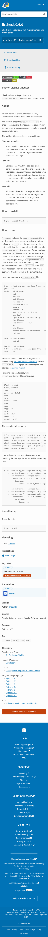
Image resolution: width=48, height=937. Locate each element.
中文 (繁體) (19, 914)
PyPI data (7, 567)
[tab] (24, 52)
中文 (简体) (9, 914)
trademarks (20, 876)
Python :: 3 (10, 684)
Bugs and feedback (24, 802)
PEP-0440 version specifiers (25, 361)
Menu (39, 4)
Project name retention (23, 754)
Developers (10, 662)
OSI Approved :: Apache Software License (23, 670)
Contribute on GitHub (23, 805)
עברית (35, 914)
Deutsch (42, 912)
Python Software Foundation (26, 883)
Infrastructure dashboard (23, 776)
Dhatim (12, 606)
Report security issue (24, 834)
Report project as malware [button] (24, 711)
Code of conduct (23, 837)
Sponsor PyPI (24, 812)
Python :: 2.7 (11, 681)
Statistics (24, 780)
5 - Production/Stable (15, 654)
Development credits (23, 815)
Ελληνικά (34, 912)
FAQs (24, 758)
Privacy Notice (23, 841)
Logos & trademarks (24, 783)
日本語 (38, 910)
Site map (24, 885)
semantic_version (17, 367)
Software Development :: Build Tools (21, 703)
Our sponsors (24, 787)
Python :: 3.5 (11, 687)
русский (28, 914)
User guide (22, 751)
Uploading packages (23, 747)
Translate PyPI (23, 809)
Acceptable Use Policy (23, 844)
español (23, 910)
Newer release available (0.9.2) (17, 576)
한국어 (26, 917)
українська (25, 912)
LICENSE (11, 543)
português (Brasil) (13, 912)
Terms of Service (23, 831)
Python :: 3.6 (11, 689)
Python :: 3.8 (11, 695)
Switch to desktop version (24, 898)
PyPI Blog (23, 773)
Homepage (10, 555)
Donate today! (24, 869)
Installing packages (23, 744)
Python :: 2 (10, 678)
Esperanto (43, 914)
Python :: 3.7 (11, 692)
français (30, 910)
